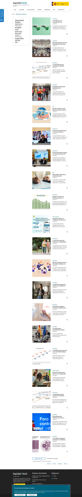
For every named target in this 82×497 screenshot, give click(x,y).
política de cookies (49, 492)
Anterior (54, 463)
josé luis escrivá (18, 33)
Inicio (13, 14)
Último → (66, 463)
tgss (16, 42)
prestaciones (18, 36)
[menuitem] (15, 9)
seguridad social (19, 39)
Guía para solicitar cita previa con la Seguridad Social (59, 374)
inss (16, 29)
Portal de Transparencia (37, 483)
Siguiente (60, 463)
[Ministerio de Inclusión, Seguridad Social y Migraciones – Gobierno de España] (60, 3)
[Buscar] (70, 9)
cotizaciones (18, 25)
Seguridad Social (19, 21)
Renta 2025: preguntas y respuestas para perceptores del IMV (59, 176)
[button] (67, 34)
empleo (18, 27)
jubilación (17, 35)
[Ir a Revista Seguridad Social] (21, 2)
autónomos (19, 24)
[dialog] (41, 491)
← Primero (48, 463)
